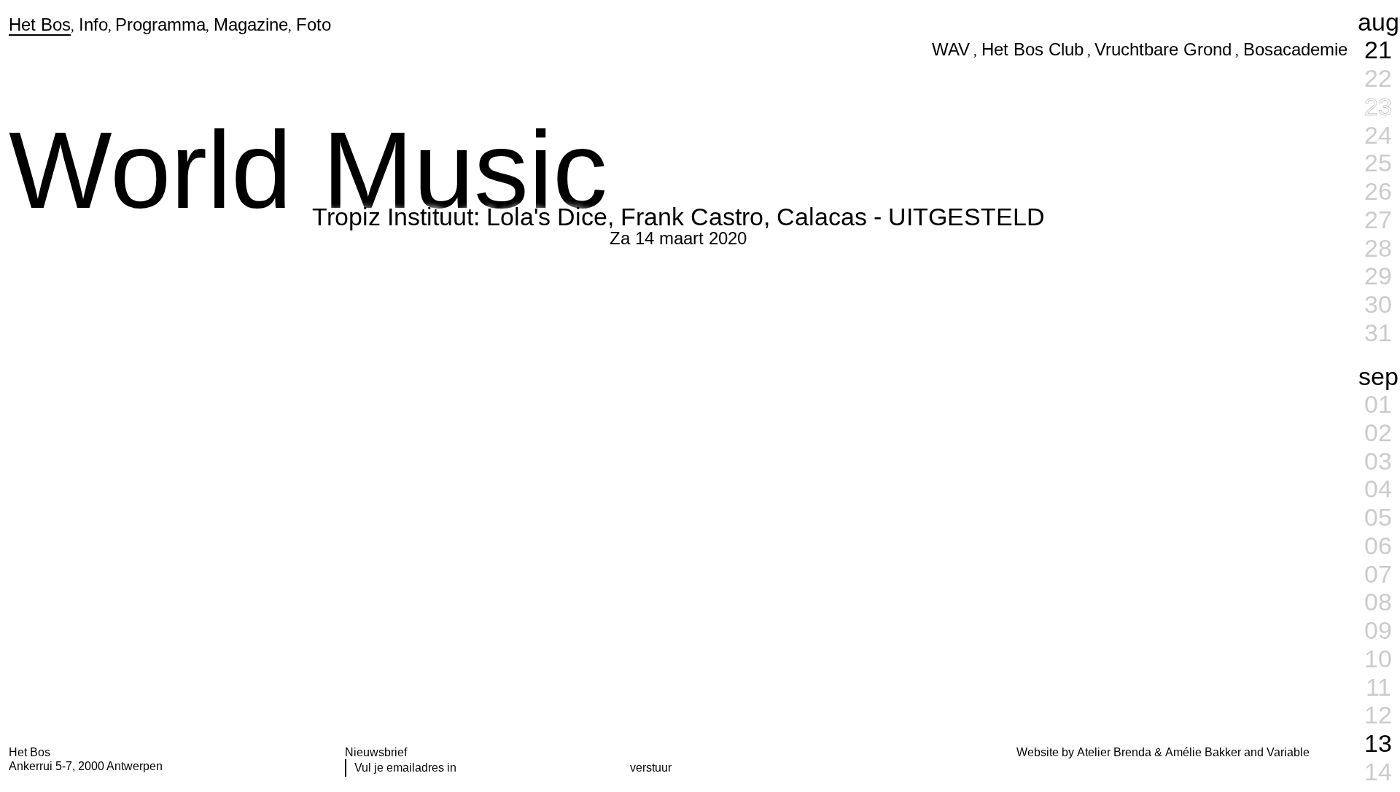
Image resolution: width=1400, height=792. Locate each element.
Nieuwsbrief (376, 752)
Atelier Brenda (1114, 752)
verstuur (651, 767)
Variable (1288, 752)
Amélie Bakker (1203, 752)
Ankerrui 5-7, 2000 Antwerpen (86, 766)
